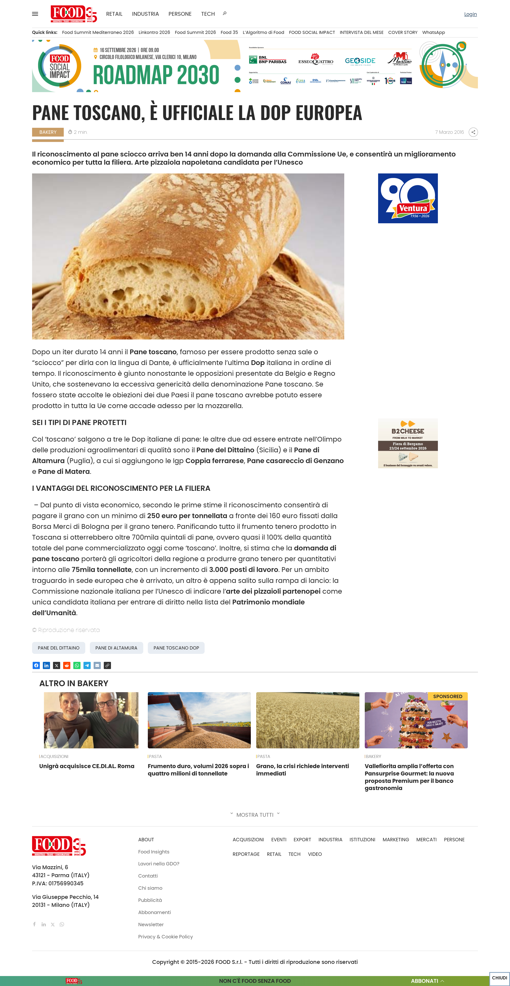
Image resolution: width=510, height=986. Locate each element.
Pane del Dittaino (58, 648)
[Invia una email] (97, 665)
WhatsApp (433, 32)
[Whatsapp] (61, 924)
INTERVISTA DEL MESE (361, 32)
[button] (37, 14)
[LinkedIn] (44, 924)
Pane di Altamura (116, 648)
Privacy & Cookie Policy (165, 936)
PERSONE (180, 14)
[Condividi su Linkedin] (46, 665)
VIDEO (315, 854)
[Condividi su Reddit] (66, 665)
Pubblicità (150, 900)
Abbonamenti (154, 912)
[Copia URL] (107, 665)
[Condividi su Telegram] (87, 665)
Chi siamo (150, 888)
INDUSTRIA (145, 14)
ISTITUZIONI (362, 839)
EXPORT (302, 839)
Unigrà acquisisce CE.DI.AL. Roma (86, 766)
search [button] (224, 13)
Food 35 (229, 32)
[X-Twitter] (53, 924)
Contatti (148, 875)
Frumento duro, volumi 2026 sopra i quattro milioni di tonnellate (198, 769)
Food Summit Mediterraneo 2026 (98, 32)
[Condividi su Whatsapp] (76, 665)
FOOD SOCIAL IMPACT (312, 32)
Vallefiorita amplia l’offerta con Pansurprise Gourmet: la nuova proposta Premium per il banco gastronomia (409, 777)
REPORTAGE (246, 854)
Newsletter (151, 924)
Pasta (155, 756)
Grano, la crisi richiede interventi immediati (302, 769)
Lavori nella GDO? (158, 863)
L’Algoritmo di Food (263, 32)
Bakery (48, 132)
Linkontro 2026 (154, 32)
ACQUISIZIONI (54, 756)
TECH (208, 14)
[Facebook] (35, 924)
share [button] (473, 132)
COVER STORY (403, 32)
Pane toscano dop (176, 648)
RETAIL (114, 14)
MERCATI (426, 839)
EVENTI (278, 839)
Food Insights (154, 851)
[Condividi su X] (56, 665)
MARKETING (396, 839)
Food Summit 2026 (195, 32)
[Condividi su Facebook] (36, 665)
